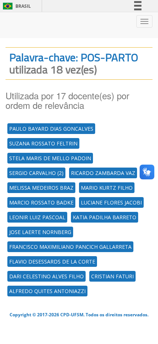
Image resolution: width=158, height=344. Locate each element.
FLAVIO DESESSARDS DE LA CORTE (52, 261)
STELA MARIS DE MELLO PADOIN (50, 158)
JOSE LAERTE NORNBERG (40, 231)
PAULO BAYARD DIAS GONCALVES (51, 128)
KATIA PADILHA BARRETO (104, 217)
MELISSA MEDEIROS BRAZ (41, 187)
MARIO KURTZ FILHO (107, 187)
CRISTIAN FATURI (112, 276)
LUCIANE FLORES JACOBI (111, 202)
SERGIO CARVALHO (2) (36, 172)
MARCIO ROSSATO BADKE (41, 202)
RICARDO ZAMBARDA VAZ (103, 172)
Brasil (15, 6)
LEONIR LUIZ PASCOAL (37, 217)
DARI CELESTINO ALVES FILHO (46, 276)
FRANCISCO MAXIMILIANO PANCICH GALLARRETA (70, 246)
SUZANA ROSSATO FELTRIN (43, 143)
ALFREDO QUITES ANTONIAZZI (47, 291)
